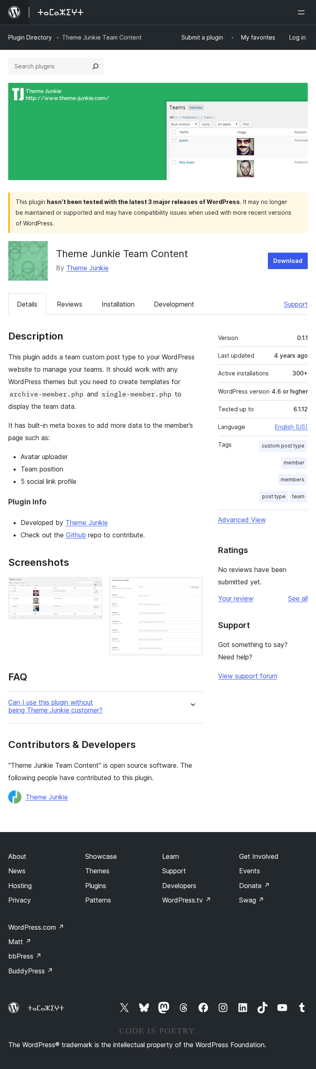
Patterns (98, 900)
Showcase (101, 856)
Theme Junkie (87, 268)
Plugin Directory (30, 37)
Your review (235, 598)
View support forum (247, 676)
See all (298, 598)
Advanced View (242, 520)
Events (249, 871)
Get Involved (259, 856)
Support (296, 304)
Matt (19, 942)
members (292, 479)
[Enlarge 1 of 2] (91, 588)
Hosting (20, 885)
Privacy (19, 900)
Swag (251, 900)
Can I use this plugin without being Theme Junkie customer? (55, 706)
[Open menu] (303, 12)
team (298, 496)
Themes (97, 871)
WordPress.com (36, 927)
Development (174, 304)
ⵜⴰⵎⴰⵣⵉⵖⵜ (46, 1008)
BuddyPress (30, 971)
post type (274, 496)
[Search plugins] (95, 66)
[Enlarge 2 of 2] (192, 588)
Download (287, 260)
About (17, 856)
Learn (170, 856)
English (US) (291, 426)
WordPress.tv (186, 900)
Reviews (69, 304)
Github (76, 535)
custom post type (283, 446)
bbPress (25, 956)
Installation (118, 304)
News (17, 871)
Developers (179, 885)
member (293, 462)
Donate (254, 885)
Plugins (95, 885)
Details (27, 304)
